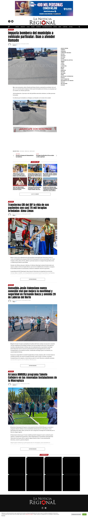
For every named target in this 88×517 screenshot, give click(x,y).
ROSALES (63, 77)
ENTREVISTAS (38, 26)
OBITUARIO (63, 73)
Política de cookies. (29, 514)
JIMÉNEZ (63, 61)
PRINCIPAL (17, 26)
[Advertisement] (35, 141)
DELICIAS (63, 54)
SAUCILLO (63, 82)
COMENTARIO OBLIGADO (66, 52)
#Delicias (27, 151)
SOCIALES (63, 85)
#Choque (22, 151)
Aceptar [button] (84, 514)
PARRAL (62, 74)
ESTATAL (28, 26)
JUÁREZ (62, 63)
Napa (14, 215)
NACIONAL (33, 26)
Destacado (32, 151)
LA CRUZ (62, 64)
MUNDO (60, 26)
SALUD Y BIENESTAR (44, 30)
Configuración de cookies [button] (76, 514)
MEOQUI (62, 67)
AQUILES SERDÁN (64, 48)
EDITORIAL (71, 26)
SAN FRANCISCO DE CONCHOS (67, 80)
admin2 (14, 45)
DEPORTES (55, 26)
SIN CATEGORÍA (64, 83)
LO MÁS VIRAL (65, 26)
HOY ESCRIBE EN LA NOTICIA (47, 26)
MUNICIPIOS (23, 26)
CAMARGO (63, 49)
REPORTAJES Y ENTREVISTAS (67, 76)
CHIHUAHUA (63, 51)
